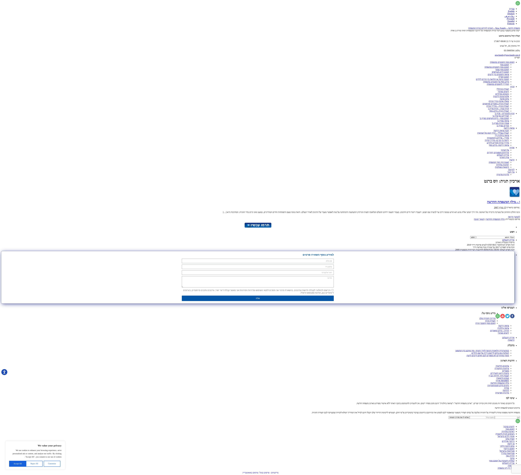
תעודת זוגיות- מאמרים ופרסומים (496, 104)
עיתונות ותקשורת (502, 368)
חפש (512, 231)
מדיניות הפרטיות (502, 393)
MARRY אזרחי (502, 380)
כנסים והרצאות (502, 378)
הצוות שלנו (510, 439)
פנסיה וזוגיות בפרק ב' (500, 123)
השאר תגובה (479, 219)
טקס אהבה (504, 99)
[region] (35, 455)
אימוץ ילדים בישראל (506, 436)
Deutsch (510, 13)
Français (510, 23)
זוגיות (512, 86)
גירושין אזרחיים (508, 441)
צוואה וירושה (509, 128)
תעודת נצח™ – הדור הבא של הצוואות (493, 133)
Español (511, 21)
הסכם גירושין (509, 448)
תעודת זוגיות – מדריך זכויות (497, 106)
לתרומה (511, 169)
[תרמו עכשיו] (257, 227)
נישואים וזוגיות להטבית (505, 434)
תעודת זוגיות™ (503, 89)
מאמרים (505, 371)
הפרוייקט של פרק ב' (501, 116)
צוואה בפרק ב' (503, 121)
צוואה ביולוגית (503, 328)
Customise (52, 464)
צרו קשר (510, 172)
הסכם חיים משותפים (500, 72)
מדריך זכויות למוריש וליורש (498, 143)
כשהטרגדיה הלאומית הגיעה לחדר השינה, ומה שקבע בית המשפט (482, 350)
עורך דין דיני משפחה (506, 468)
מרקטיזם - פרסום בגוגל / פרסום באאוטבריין (260, 472)
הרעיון (511, 160)
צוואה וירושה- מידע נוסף (499, 145)
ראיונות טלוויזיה (502, 165)
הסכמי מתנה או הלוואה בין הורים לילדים (492, 79)
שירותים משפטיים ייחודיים (498, 152)
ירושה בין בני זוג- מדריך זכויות (497, 140)
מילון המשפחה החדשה (495, 219)
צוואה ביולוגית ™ (502, 135)
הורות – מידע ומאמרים (499, 330)
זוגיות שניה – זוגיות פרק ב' (498, 108)
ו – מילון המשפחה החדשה (503, 202)
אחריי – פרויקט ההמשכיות (498, 138)
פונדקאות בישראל (507, 451)
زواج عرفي (509, 16)
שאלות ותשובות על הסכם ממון (501, 461)
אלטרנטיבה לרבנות (501, 96)
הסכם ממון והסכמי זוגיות (485, 323)
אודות (512, 147)
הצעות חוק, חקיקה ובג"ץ (499, 376)
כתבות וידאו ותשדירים (499, 373)
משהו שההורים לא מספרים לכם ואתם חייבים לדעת (488, 355)
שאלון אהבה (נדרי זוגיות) (499, 101)
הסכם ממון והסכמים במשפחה (502, 62)
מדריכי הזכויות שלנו (487, 318)
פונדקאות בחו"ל (507, 453)
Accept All (18, 464)
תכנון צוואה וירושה (501, 130)
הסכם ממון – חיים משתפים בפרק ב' (494, 118)
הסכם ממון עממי (502, 69)
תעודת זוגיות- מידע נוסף (499, 111)
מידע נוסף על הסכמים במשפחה (496, 82)
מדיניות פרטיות (503, 174)
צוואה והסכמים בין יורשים (498, 74)
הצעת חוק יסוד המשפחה (499, 162)
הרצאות (511, 340)
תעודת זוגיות (490, 321)
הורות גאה (510, 456)
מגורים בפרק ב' (503, 125)
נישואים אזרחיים (502, 94)
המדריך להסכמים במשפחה (498, 84)
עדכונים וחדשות (502, 366)
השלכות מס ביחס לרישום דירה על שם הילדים (490, 353)
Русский (510, 18)
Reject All (34, 464)
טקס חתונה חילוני (507, 446)
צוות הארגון (504, 157)
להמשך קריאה (514, 217)
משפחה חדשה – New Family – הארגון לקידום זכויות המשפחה (494, 28)
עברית (511, 9)
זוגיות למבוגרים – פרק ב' (504, 113)
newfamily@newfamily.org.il (507, 55)
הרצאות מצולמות (502, 167)
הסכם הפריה (503, 77)
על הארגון (505, 150)
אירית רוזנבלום (503, 155)
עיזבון (512, 458)
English (511, 11)
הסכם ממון (504, 64)
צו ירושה (510, 443)
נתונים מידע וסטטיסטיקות (498, 385)
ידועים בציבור (503, 91)
